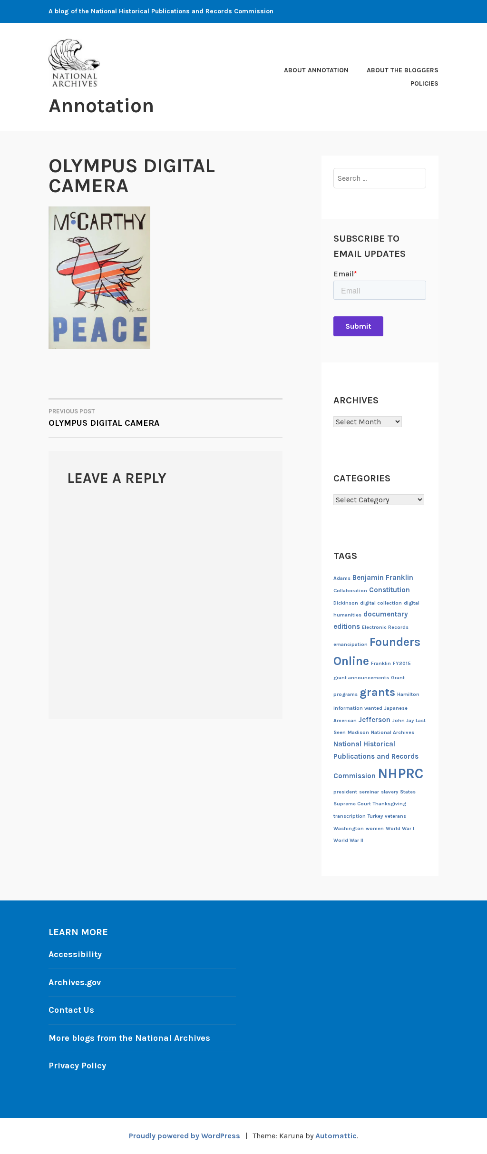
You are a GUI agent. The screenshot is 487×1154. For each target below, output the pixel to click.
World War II (348, 840)
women (375, 828)
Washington (348, 828)
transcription (349, 816)
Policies (424, 83)
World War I (400, 828)
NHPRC (400, 773)
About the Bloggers (402, 70)
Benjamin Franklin (382, 577)
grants (377, 692)
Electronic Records (385, 627)
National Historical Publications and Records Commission (376, 760)
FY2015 (402, 663)
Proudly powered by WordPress (184, 1135)
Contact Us (71, 1010)
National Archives (392, 732)
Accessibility (75, 954)
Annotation (101, 105)
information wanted (357, 708)
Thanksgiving (389, 804)
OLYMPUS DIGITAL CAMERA (104, 418)
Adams (342, 578)
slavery (389, 792)
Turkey (375, 816)
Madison (358, 732)
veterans (395, 816)
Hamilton (408, 694)
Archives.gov (75, 982)
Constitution (389, 590)
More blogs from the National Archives (129, 1038)
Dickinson (345, 603)
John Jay (403, 720)
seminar (369, 792)
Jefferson (374, 719)
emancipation (350, 644)
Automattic (336, 1135)
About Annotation (316, 70)
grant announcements (361, 678)
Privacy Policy (77, 1065)
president (345, 792)
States (408, 792)
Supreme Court (352, 804)
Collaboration (350, 590)
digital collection (381, 603)
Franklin (381, 663)
